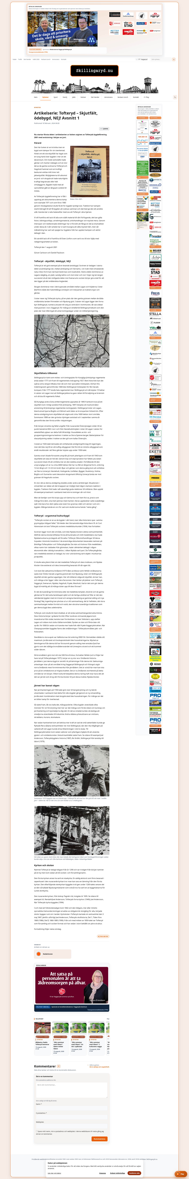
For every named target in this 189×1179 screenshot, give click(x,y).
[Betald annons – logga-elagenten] (128, 32)
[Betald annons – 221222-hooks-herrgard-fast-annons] (155, 124)
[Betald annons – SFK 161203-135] (155, 573)
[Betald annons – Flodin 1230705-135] (155, 322)
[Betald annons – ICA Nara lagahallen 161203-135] (155, 139)
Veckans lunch (45, 59)
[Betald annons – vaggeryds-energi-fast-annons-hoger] (155, 731)
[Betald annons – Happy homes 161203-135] (155, 264)
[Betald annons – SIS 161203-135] (155, 599)
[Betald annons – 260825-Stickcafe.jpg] (143, 126)
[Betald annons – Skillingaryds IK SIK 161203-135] (155, 593)
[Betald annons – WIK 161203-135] (155, 624)
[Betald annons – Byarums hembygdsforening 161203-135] (155, 642)
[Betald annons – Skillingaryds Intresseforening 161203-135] (155, 683)
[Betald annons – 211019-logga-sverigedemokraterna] (155, 522)
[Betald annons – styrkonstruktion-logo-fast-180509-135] (155, 440)
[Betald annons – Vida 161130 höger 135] (155, 465)
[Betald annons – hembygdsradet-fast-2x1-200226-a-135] (155, 636)
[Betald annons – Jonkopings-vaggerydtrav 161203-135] (155, 605)
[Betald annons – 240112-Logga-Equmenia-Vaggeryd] (155, 358)
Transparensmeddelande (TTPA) (38, 52)
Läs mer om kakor (54, 1173)
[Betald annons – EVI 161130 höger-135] (155, 458)
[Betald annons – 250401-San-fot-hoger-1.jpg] (155, 198)
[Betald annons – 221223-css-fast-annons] (155, 211)
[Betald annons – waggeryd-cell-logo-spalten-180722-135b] (155, 433)
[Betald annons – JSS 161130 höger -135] (155, 447)
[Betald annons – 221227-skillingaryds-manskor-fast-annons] (155, 664)
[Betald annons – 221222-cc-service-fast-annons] (155, 417)
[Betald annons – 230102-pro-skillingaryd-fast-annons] (155, 721)
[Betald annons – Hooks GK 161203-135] (155, 619)
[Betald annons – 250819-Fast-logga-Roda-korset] (155, 277)
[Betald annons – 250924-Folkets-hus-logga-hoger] (155, 303)
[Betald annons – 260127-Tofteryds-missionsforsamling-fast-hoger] (155, 384)
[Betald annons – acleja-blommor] (155, 257)
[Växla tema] (175, 97)
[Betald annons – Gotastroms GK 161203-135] (155, 568)
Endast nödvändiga (117, 1173)
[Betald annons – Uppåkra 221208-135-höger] (155, 452)
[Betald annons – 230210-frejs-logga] (155, 293)
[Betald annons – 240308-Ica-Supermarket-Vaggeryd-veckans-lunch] (155, 131)
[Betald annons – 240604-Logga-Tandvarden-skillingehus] (155, 232)
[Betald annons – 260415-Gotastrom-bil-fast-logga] (114, 14)
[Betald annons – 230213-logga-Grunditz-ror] (155, 186)
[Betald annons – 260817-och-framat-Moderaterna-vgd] (67, 29)
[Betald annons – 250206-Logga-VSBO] (155, 328)
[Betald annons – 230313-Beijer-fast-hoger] (155, 251)
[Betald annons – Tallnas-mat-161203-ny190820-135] (155, 149)
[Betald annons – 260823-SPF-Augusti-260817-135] (143, 140)
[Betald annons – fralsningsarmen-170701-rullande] (155, 378)
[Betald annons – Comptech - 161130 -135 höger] (155, 471)
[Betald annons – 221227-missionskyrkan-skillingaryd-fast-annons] (155, 342)
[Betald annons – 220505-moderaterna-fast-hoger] (155, 494)
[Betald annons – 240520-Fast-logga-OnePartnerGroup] (128, 14)
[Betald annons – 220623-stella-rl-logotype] (155, 314)
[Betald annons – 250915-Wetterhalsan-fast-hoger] (114, 32)
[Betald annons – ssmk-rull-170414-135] (155, 587)
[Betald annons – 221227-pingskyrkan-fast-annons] (155, 348)
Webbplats (40, 1122)
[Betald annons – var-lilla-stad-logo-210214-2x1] (128, 24)
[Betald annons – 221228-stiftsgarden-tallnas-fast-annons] (142, 15)
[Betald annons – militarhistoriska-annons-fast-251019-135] (155, 658)
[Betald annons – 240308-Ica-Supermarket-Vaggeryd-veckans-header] (155, 15)
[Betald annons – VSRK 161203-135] (155, 612)
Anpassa (102, 1173)
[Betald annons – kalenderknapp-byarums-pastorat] (142, 32)
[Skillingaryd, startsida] (94, 71)
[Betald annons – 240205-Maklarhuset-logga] (155, 318)
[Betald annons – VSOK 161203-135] (155, 580)
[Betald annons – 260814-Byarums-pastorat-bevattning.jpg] (143, 220)
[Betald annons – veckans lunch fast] (155, 143)
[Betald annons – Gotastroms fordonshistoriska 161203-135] (155, 676)
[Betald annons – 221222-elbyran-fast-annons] (142, 24)
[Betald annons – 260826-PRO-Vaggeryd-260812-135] (143, 153)
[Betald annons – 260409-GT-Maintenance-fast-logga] (155, 217)
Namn (39, 1104)
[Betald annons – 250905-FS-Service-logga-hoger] (114, 23)
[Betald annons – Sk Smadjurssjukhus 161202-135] (155, 242)
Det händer (27, 59)
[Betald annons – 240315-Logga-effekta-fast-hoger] (155, 180)
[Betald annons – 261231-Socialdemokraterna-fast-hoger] (155, 536)
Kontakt (63, 59)
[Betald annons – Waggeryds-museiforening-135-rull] (155, 703)
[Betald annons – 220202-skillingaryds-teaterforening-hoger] (155, 650)
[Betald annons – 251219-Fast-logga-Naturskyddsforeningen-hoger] (155, 709)
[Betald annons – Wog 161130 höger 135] (155, 427)
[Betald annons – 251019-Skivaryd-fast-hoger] (155, 670)
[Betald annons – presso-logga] (155, 478)
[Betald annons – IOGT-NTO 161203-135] (155, 690)
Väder (15, 59)
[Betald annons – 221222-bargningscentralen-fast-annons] (155, 412)
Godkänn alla (134, 1173)
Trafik (20, 59)
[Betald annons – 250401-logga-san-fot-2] (155, 165)
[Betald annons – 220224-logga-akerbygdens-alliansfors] (155, 363)
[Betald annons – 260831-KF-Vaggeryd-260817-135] (143, 202)
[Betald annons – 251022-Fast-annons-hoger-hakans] (155, 175)
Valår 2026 (36, 59)
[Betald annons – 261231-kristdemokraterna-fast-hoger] (155, 509)
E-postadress (41, 1113)
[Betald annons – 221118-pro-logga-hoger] (155, 696)
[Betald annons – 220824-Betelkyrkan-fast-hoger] (155, 354)
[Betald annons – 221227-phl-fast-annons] (155, 31)
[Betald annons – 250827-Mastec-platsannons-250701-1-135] (143, 186)
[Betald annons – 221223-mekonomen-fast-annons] (155, 405)
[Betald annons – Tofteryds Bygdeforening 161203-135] (155, 714)
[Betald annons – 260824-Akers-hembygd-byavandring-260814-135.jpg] (143, 168)
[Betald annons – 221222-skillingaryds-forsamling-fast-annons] (155, 23)
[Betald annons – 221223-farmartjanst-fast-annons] (155, 236)
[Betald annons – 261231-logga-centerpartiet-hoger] (155, 551)
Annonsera (55, 59)
